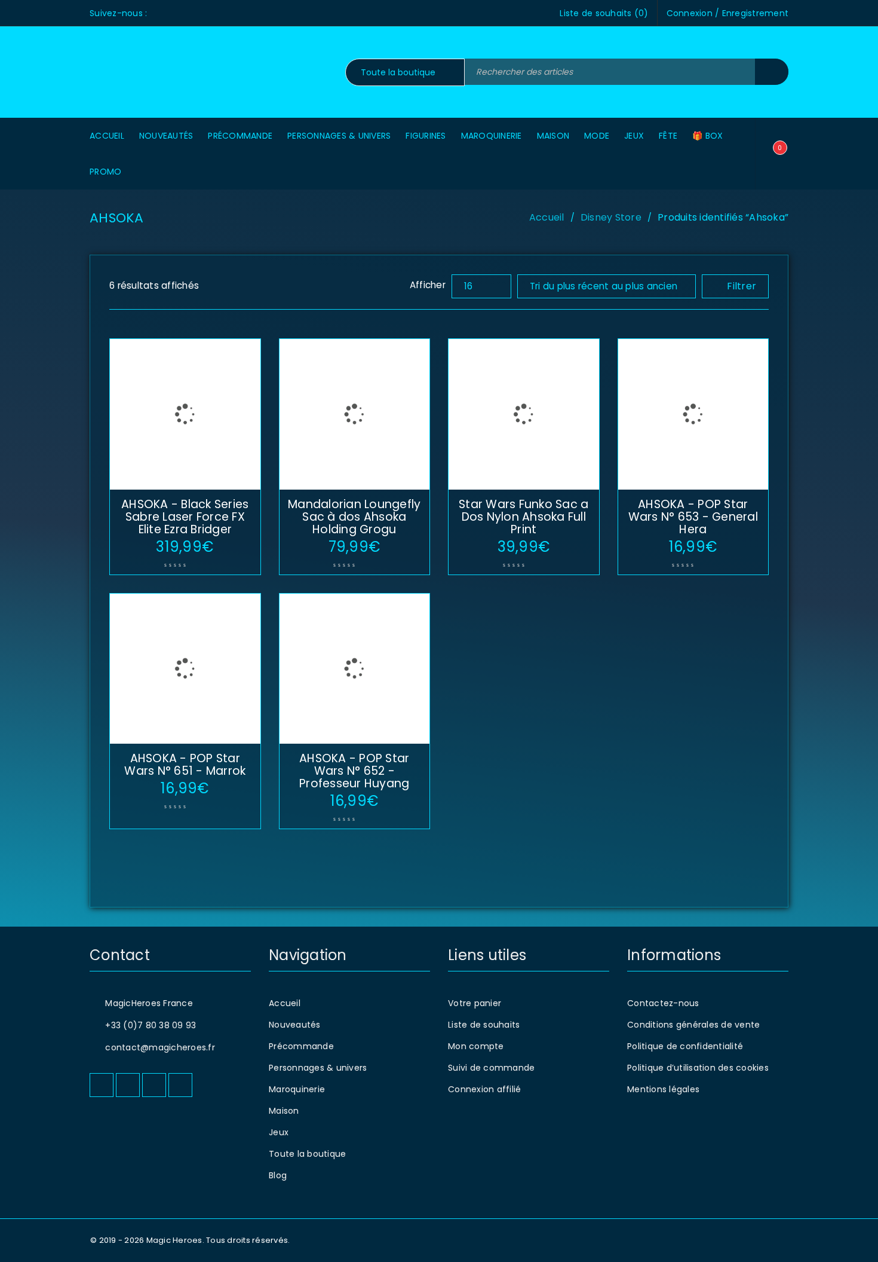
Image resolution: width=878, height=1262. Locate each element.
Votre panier (474, 1003)
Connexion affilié (484, 1089)
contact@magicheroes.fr (160, 1047)
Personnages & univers (318, 1068)
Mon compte (476, 1046)
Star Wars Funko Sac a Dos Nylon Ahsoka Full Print (523, 516)
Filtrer (741, 286)
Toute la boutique (307, 1154)
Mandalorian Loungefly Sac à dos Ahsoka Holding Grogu (354, 516)
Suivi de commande (491, 1068)
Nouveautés (295, 1025)
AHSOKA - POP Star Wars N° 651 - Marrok (184, 764)
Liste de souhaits (484, 1025)
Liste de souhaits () (604, 13)
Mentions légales (663, 1089)
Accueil (546, 217)
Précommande (301, 1046)
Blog (278, 1175)
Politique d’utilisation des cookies (698, 1068)
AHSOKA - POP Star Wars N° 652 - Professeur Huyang (354, 771)
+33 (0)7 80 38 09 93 (150, 1025)
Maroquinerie (297, 1089)
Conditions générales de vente (693, 1025)
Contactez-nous (663, 1003)
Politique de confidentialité (685, 1046)
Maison (284, 1111)
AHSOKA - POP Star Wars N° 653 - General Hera (693, 516)
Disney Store (611, 217)
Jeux (278, 1132)
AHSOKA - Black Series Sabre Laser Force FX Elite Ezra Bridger (184, 516)
